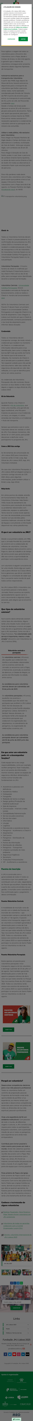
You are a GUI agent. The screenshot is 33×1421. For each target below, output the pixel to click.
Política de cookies (21, 27)
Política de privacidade (10, 29)
